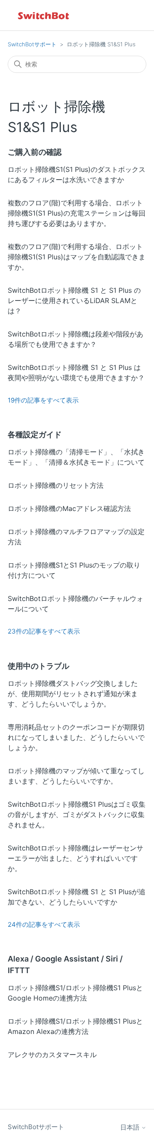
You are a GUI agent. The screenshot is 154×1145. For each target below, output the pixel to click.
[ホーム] (44, 15)
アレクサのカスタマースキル (52, 1054)
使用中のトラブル (38, 665)
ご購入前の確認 (35, 151)
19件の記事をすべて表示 (43, 400)
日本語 (130, 1127)
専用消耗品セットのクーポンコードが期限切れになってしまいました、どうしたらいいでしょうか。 (76, 737)
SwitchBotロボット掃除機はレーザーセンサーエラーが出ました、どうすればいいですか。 (75, 858)
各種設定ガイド (35, 434)
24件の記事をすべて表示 (44, 924)
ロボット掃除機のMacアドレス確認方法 (69, 508)
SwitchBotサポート (32, 44)
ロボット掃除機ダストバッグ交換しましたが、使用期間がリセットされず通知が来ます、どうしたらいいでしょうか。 (73, 693)
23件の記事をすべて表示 (44, 631)
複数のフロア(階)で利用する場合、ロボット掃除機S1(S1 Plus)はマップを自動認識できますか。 (76, 256)
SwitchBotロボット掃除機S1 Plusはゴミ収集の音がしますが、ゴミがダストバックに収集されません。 (76, 814)
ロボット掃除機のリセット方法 (56, 485)
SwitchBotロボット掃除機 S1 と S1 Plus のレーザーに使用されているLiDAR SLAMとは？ (74, 300)
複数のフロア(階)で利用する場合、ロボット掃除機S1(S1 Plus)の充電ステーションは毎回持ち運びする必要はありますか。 (76, 213)
